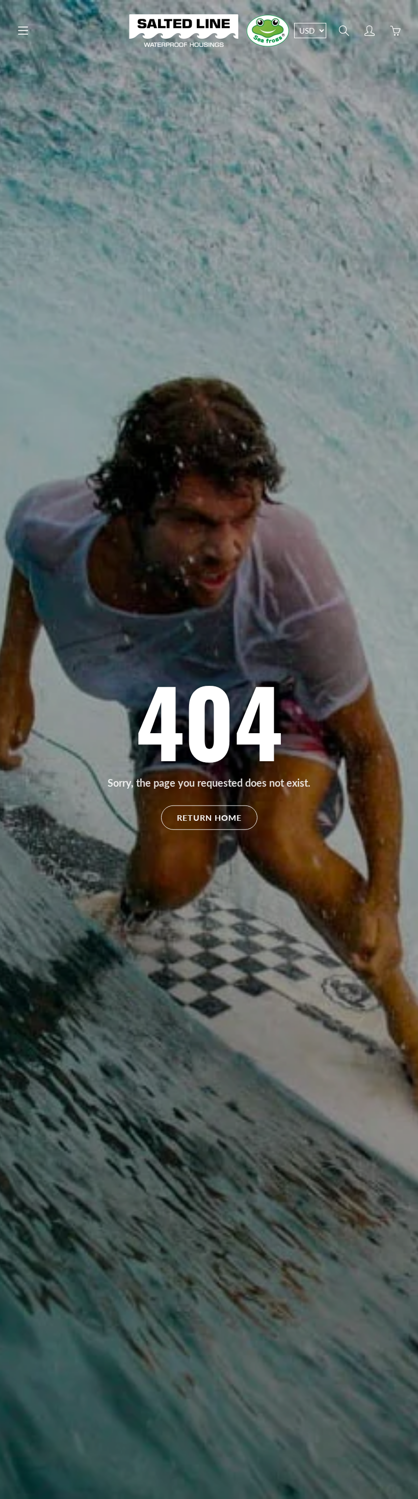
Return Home (209, 817)
